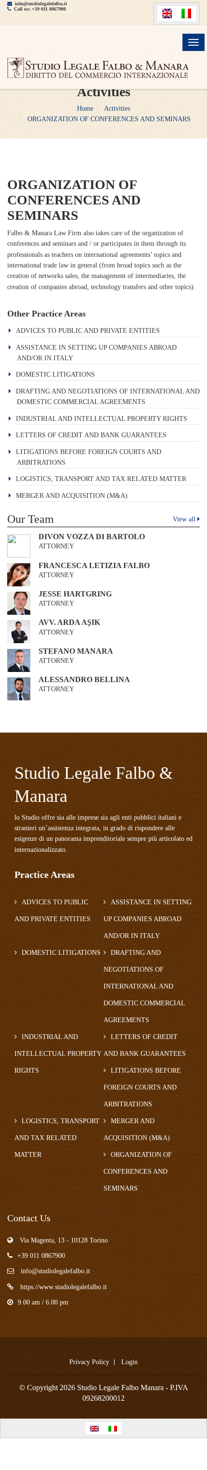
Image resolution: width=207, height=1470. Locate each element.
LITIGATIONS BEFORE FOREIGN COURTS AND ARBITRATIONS (142, 1087)
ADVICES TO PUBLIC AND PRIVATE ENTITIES (88, 330)
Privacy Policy (89, 1362)
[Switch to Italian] (186, 13)
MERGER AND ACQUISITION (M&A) (72, 495)
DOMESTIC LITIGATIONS (55, 374)
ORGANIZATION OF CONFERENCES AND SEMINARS (108, 119)
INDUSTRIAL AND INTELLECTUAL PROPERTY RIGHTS (101, 418)
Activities (117, 108)
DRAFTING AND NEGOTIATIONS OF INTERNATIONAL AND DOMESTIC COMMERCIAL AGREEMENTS (144, 986)
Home (85, 108)
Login (129, 1362)
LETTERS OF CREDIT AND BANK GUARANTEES (91, 435)
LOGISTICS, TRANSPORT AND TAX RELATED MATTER (101, 478)
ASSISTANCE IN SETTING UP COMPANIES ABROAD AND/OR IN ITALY (148, 919)
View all (185, 519)
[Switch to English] (167, 13)
